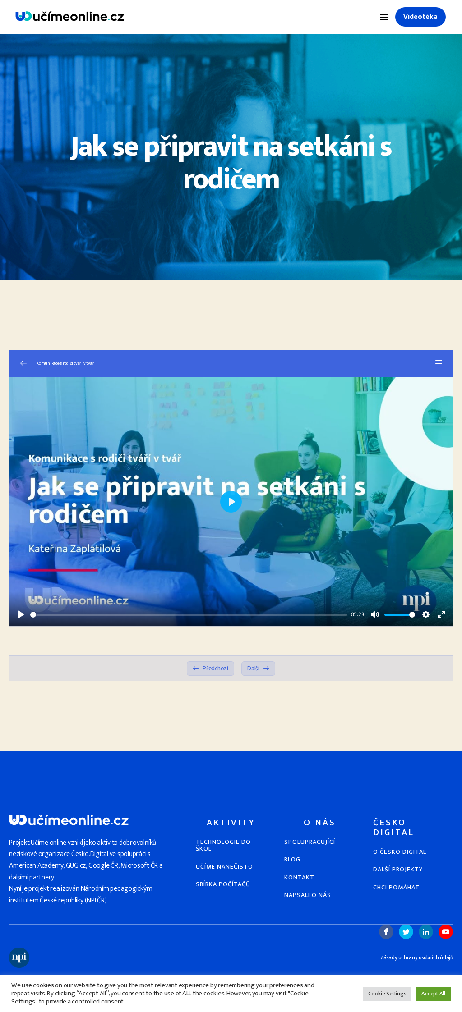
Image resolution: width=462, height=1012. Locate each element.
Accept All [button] (433, 993)
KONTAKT (299, 877)
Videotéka (420, 17)
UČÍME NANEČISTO (224, 866)
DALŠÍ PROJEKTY (398, 869)
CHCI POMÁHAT (396, 887)
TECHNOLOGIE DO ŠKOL (223, 845)
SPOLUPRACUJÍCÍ (309, 841)
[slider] (188, 614)
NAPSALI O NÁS (307, 895)
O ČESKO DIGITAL (399, 851)
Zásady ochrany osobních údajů (416, 957)
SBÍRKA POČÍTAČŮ (223, 884)
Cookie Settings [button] (387, 993)
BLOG (292, 859)
